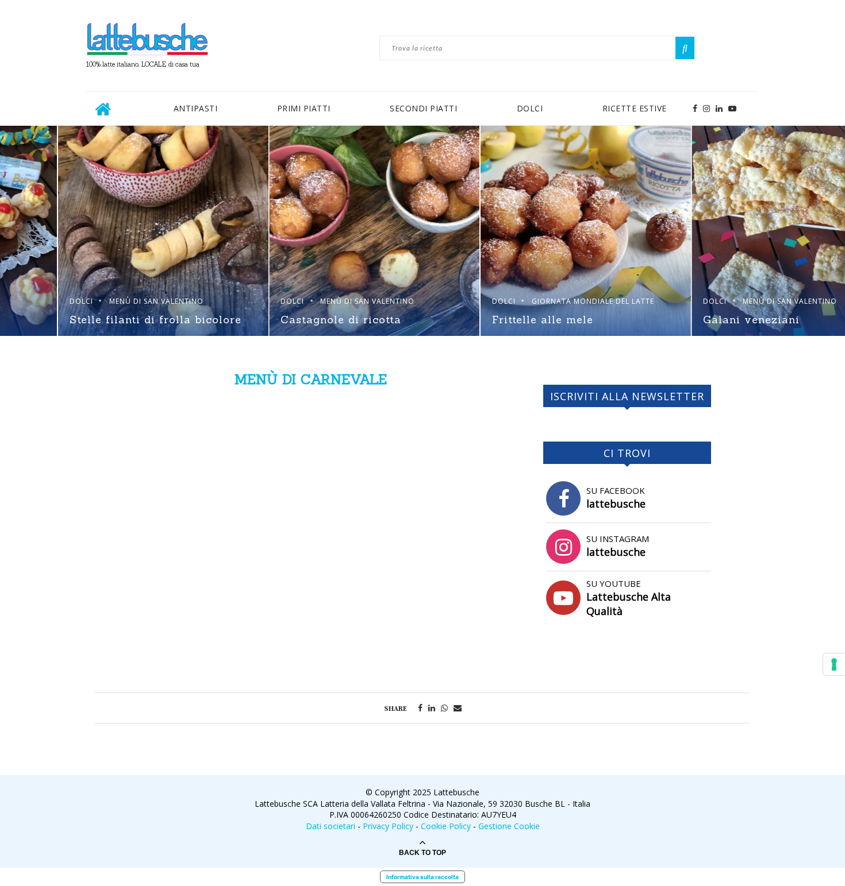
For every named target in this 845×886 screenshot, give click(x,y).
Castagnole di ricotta (706, 319)
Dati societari (330, 826)
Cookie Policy (446, 826)
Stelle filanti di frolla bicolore (520, 319)
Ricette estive (634, 108)
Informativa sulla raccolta (422, 876)
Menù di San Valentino (98, 288)
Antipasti (196, 108)
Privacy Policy (388, 826)
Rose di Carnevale (275, 319)
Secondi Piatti (423, 108)
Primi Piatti (304, 108)
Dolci (530, 108)
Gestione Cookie (509, 826)
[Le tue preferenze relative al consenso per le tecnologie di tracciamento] (834, 664)
